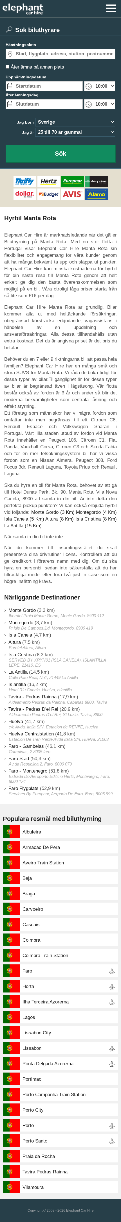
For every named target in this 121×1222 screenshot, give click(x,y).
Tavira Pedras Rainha (45, 1172)
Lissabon (32, 1048)
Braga (29, 893)
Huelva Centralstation (31, 734)
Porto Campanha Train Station (54, 1094)
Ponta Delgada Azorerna (48, 1063)
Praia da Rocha (39, 1156)
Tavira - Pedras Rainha (32, 696)
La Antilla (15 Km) (23, 525)
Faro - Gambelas (26, 746)
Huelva (15, 721)
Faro (27, 971)
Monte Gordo (22, 610)
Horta (28, 986)
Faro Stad (18, 758)
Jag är (28, 132)
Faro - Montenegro (27, 771)
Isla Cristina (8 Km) (96, 519)
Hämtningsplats (21, 44)
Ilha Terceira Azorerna (46, 1002)
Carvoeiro (33, 909)
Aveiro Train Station (43, 863)
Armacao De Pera (41, 847)
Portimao (32, 1079)
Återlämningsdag (22, 95)
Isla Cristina (21, 654)
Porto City (33, 1110)
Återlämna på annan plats (37, 67)
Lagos (29, 1017)
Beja (27, 878)
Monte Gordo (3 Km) (53, 512)
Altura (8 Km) (59, 519)
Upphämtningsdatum (26, 77)
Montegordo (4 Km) (96, 512)
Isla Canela (20, 635)
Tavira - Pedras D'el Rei (33, 709)
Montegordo (20, 622)
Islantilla (17, 684)
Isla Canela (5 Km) (24, 519)
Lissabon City (37, 1032)
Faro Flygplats (23, 788)
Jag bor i (25, 122)
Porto (28, 1125)
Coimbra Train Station (45, 955)
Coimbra (31, 940)
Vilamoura (33, 1187)
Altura (14, 642)
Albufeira (32, 832)
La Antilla (18, 672)
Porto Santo (35, 1141)
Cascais (31, 924)
